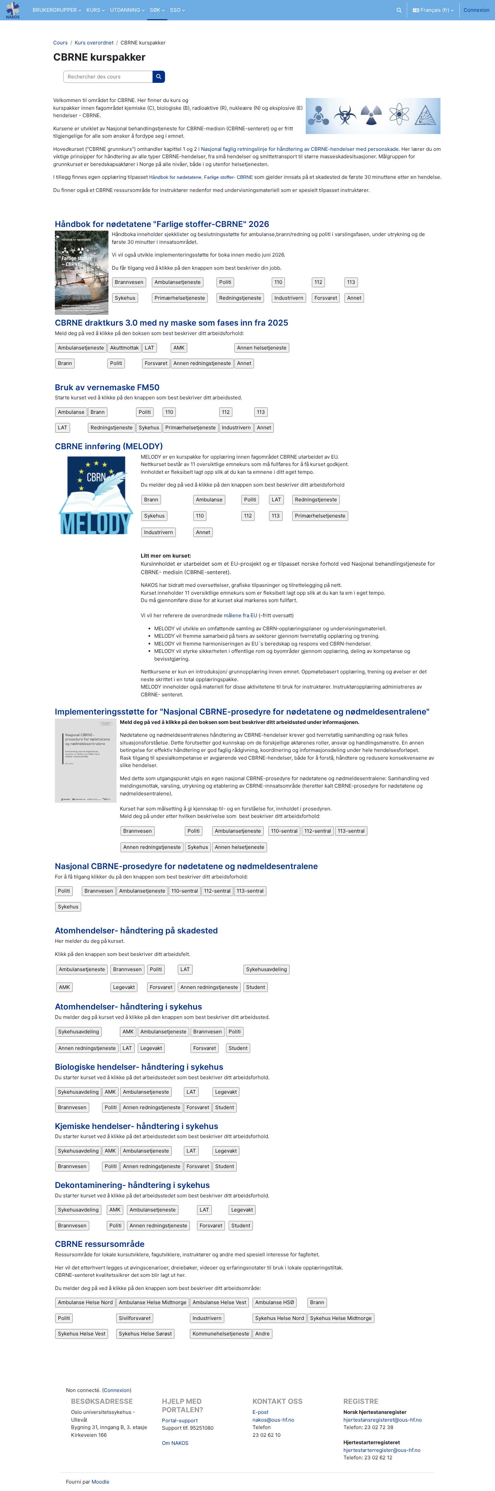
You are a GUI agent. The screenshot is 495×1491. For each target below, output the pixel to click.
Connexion (477, 10)
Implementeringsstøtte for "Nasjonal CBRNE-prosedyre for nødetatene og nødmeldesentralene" (242, 712)
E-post (260, 1412)
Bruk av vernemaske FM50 (107, 387)
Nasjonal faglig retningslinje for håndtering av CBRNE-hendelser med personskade (300, 149)
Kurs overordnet (94, 42)
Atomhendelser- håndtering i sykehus (128, 1007)
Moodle (100, 1482)
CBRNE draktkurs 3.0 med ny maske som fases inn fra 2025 (171, 323)
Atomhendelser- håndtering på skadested (136, 930)
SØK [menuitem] (155, 10)
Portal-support (180, 1420)
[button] (399, 10)
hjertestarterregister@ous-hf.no (382, 1450)
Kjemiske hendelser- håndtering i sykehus (136, 1126)
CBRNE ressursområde (99, 1244)
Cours (60, 42)
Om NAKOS (175, 1443)
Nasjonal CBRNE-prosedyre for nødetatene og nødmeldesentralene (186, 866)
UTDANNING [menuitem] (125, 10)
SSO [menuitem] (175, 10)
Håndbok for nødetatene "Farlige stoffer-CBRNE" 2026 (162, 224)
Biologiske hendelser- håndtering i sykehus (139, 1067)
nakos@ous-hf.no (273, 1420)
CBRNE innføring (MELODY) (109, 446)
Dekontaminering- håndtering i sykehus (132, 1185)
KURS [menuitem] (93, 10)
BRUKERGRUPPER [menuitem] (55, 10)
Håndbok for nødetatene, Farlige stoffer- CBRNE (201, 177)
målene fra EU (240, 615)
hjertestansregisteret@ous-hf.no (382, 1420)
